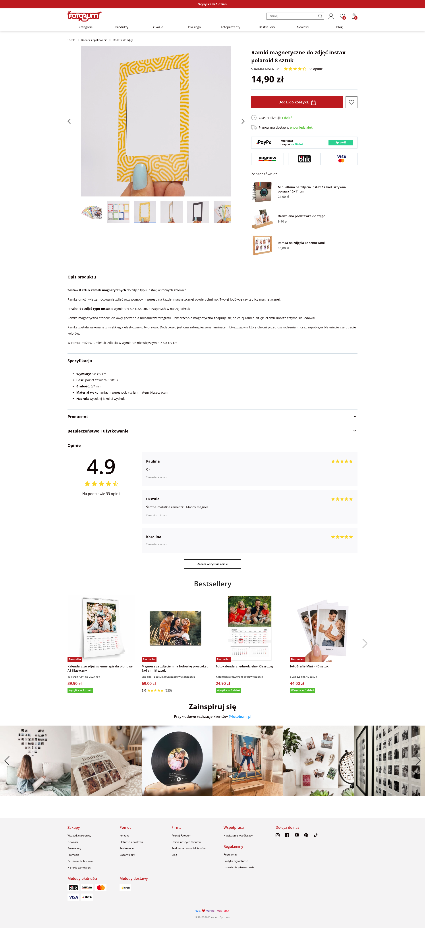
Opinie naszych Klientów (186, 842)
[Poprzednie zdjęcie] (74, 121)
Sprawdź (340, 142)
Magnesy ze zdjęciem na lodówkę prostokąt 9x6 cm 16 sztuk (175, 668)
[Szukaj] (320, 16)
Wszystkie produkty (79, 835)
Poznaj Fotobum (181, 835)
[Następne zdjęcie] (238, 121)
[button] (363, 644)
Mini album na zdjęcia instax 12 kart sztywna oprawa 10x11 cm (312, 189)
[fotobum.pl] (85, 16)
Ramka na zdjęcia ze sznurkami (301, 243)
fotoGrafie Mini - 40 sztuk (309, 666)
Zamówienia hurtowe (80, 861)
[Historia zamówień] (330, 16)
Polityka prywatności (236, 861)
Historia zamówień (79, 867)
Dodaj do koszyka (293, 102)
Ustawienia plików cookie (239, 867)
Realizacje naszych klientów (188, 848)
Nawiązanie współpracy (238, 835)
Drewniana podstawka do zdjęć (301, 216)
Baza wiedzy (127, 855)
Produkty (121, 27)
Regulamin (230, 854)
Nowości (303, 27)
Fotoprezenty (230, 27)
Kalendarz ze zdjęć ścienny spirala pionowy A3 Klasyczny (100, 668)
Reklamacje (127, 848)
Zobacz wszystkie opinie (212, 564)
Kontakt (124, 835)
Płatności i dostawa (131, 842)
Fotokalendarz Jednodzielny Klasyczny (245, 666)
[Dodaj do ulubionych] (351, 102)
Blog (339, 27)
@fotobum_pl (240, 716)
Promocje (73, 855)
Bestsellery (267, 27)
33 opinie (316, 69)
